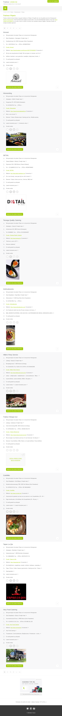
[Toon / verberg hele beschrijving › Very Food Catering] (32, 630)
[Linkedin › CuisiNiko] (14, 511)
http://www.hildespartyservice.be (18, 372)
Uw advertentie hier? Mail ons (31, 694)
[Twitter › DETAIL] (7, 191)
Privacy (33, 712)
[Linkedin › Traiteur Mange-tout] (14, 450)
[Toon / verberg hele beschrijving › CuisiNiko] (32, 496)
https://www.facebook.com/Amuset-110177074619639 (23, 50)
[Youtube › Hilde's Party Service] (17, 391)
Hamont (13, 360)
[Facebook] (31, 708)
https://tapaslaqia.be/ (15, 562)
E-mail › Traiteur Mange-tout (12, 431)
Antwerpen (8, 99)
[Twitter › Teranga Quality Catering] (7, 256)
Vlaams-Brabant (10, 161)
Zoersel (14, 226)
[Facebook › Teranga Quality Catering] (10, 256)
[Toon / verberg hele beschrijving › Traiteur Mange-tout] (32, 438)
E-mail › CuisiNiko (10, 490)
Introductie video (23, 123)
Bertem (16, 161)
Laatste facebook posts (12, 62)
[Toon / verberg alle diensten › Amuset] (32, 56)
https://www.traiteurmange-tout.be (18, 435)
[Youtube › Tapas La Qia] (17, 580)
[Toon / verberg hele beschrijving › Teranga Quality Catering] (32, 241)
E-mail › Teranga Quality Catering (14, 235)
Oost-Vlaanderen (10, 295)
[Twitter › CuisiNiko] (7, 511)
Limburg (8, 360)
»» (19, 28)
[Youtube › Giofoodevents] (17, 322)
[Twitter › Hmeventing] (7, 129)
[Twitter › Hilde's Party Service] (7, 391)
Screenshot (39, 50)
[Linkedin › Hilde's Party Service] (14, 391)
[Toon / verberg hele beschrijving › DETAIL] (32, 176)
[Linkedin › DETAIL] (14, 191)
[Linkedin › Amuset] (14, 68)
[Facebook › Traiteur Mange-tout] (10, 450)
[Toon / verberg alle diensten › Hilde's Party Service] (32, 379)
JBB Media (30, 712)
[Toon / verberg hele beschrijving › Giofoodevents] (32, 310)
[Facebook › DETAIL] (10, 191)
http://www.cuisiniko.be (15, 493)
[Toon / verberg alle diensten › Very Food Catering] (32, 633)
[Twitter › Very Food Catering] (7, 646)
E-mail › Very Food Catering (12, 624)
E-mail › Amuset (10, 47)
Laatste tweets (10, 384)
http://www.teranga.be (15, 238)
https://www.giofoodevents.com (17, 307)
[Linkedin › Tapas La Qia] (14, 580)
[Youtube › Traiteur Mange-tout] (17, 450)
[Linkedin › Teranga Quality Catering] (14, 256)
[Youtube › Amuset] (17, 68)
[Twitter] (27, 708)
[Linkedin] (34, 708)
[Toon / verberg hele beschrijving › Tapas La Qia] (32, 565)
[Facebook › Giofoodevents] (10, 322)
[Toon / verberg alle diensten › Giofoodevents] (32, 313)
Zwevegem (17, 38)
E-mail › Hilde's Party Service (13, 369)
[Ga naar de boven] (57, 87)
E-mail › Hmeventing (11, 108)
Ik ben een (53, 1)
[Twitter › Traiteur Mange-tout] (7, 450)
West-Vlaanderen (10, 38)
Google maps (25, 38)
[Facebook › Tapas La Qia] (10, 580)
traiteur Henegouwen (8, 19)
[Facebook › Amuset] (10, 68)
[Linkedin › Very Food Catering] (14, 646)
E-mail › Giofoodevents (11, 304)
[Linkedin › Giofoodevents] (14, 322)
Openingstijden (10, 571)
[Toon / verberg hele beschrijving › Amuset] (32, 53)
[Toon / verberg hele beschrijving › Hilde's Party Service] (32, 376)
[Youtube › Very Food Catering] (17, 646)
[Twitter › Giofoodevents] (7, 322)
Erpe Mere (17, 295)
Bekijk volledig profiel (14, 87)
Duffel (13, 99)
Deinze (16, 615)
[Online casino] (32, 679)
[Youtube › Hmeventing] (17, 129)
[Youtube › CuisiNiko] (17, 511)
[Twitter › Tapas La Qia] (7, 580)
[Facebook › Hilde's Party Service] (10, 391)
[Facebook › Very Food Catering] (10, 646)
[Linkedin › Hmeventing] (14, 129)
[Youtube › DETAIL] (17, 191)
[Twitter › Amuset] (7, 68)
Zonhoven (13, 422)
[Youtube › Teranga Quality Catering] (17, 256)
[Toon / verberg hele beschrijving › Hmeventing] (32, 114)
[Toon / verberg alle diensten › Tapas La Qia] (32, 568)
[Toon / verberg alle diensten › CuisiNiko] (32, 499)
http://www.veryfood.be (15, 627)
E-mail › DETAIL (10, 170)
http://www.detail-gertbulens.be (17, 173)
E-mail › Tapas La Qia (11, 559)
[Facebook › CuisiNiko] (10, 511)
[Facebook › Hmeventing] (10, 129)
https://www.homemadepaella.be (18, 111)
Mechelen (14, 550)
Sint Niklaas (18, 481)
